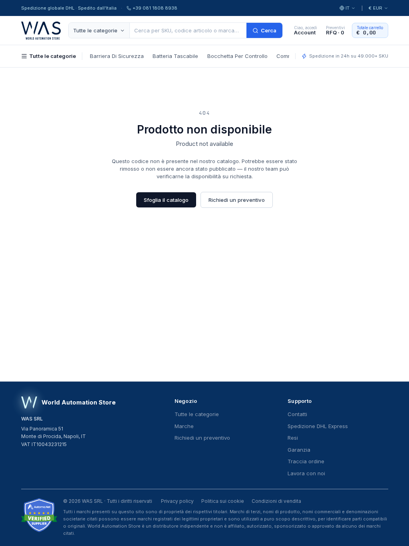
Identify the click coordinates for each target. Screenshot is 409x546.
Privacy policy (177, 501)
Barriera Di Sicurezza (117, 56)
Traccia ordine (306, 461)
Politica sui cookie (222, 501)
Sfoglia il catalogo (166, 200)
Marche (184, 426)
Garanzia (299, 449)
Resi (293, 437)
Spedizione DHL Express (318, 426)
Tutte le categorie (95, 30)
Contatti (297, 414)
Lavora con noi (306, 473)
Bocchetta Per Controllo (237, 56)
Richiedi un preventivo (236, 200)
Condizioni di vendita (276, 501)
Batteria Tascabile (175, 56)
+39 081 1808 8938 (155, 8)
